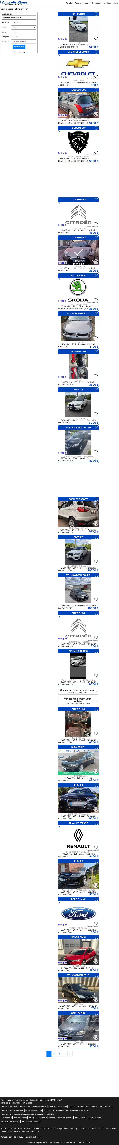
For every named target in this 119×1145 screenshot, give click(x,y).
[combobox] (23, 23)
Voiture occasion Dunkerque (12, 1110)
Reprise (87, 3)
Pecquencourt (41, 1118)
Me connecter (111, 3)
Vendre (77, 3)
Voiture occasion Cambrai (54, 1110)
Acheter (69, 3)
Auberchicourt (6, 1118)
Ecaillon (17, 1118)
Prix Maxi (5, 23)
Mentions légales (35, 1142)
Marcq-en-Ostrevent (65, 1118)
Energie (4, 32)
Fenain (24, 1118)
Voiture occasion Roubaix (57, 1106)
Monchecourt (80, 1118)
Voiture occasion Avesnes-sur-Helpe (15, 1114)
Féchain (52, 1118)
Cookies (79, 1142)
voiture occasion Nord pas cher (43, 1114)
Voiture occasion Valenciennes (77, 1110)
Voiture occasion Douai (33, 1110)
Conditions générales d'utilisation (59, 1142)
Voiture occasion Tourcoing (101, 1106)
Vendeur (5, 27)
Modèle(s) (6, 41)
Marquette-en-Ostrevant (10, 1122)
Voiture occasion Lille (9, 1106)
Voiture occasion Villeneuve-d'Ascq (32, 1106)
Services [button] (96, 3)
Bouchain (98, 1118)
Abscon (90, 1118)
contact (88, 1142)
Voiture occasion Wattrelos (79, 1106)
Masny (31, 1118)
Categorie (5, 37)
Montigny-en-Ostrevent (31, 1122)
